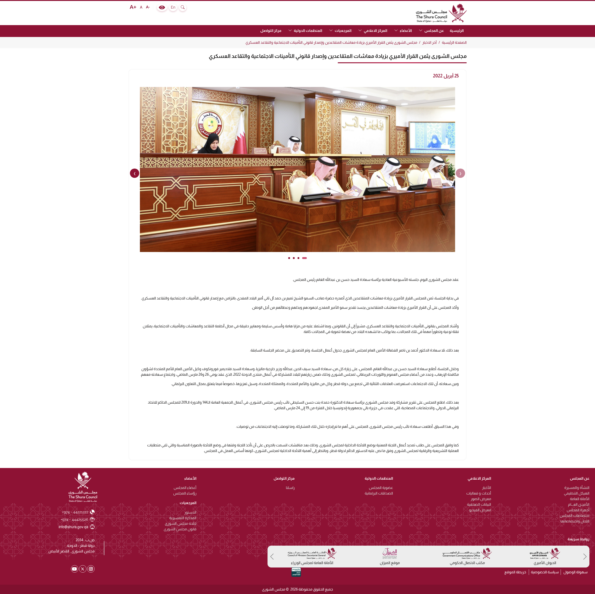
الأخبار (486, 488)
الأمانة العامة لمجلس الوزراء (312, 563)
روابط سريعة (578, 539)
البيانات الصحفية (479, 505)
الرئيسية (457, 31)
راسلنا (290, 488)
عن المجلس (579, 478)
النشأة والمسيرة (576, 488)
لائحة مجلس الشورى (180, 524)
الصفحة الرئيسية (454, 42)
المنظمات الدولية (379, 478)
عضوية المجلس (381, 488)
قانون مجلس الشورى (180, 529)
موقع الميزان (390, 563)
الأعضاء (190, 478)
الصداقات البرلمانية (379, 493)
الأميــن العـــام (578, 505)
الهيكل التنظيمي (576, 493)
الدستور (190, 512)
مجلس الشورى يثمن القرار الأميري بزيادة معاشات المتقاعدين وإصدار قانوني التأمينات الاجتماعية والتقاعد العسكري (331, 42)
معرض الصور (481, 499)
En (173, 7)
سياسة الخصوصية (545, 572)
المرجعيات (188, 503)
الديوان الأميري (545, 563)
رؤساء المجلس (184, 493)
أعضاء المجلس (185, 488)
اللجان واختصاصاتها (574, 521)
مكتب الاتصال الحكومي (467, 563)
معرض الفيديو (480, 510)
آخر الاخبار (429, 42)
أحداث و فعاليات (478, 493)
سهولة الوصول (575, 572)
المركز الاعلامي (479, 478)
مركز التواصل (270, 31)
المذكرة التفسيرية (182, 518)
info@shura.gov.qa (74, 527)
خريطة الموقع (515, 572)
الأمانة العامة (579, 499)
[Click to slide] (304, 258)
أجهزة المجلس (578, 510)
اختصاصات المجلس (574, 516)
